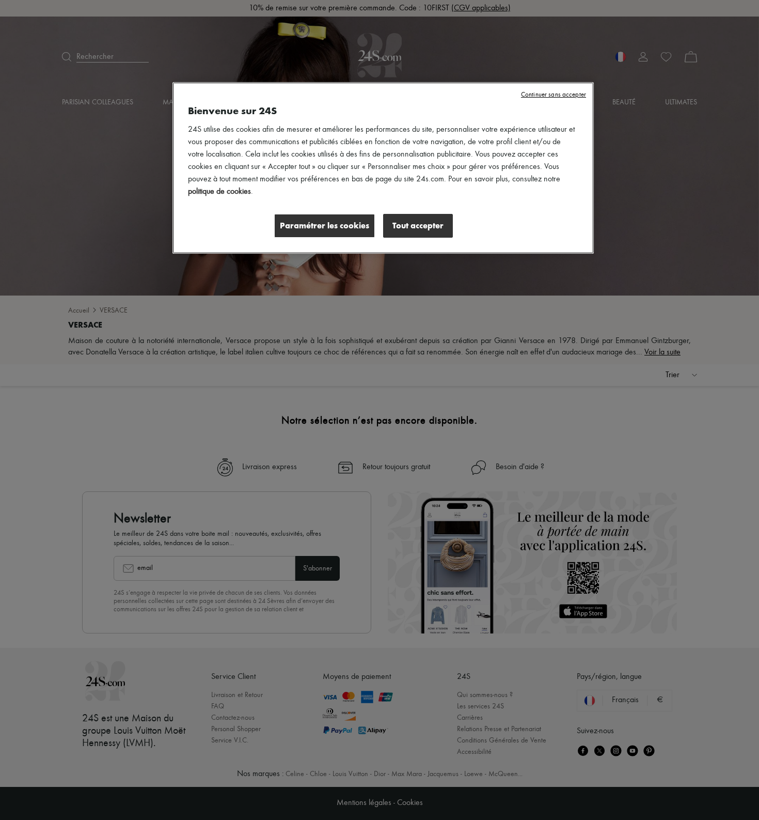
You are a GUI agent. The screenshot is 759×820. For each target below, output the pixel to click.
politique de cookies (219, 192)
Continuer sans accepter (553, 94)
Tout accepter (418, 225)
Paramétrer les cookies (324, 225)
